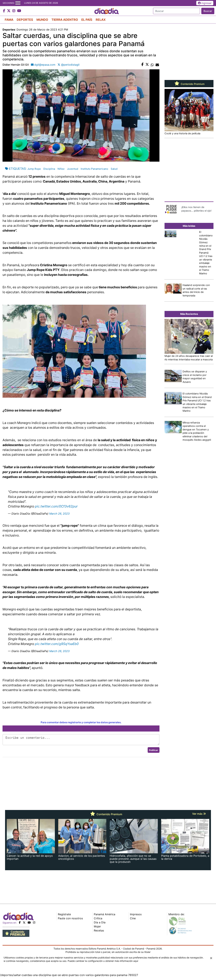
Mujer (97, 926)
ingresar (206, 3)
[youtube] (29, 922)
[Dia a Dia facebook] (4, 11)
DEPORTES (25, 19)
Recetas (99, 930)
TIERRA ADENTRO (64, 19)
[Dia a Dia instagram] (14, 11)
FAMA (9, 19)
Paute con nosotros (70, 918)
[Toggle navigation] (17, 3)
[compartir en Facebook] (142, 64)
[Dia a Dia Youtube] (19, 11)
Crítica (98, 918)
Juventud (72, 168)
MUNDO (42, 19)
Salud (114, 168)
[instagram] (34, 922)
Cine (133, 918)
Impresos (136, 914)
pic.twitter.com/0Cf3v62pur (56, 506)
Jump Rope (34, 168)
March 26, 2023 (59, 513)
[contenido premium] (16, 933)
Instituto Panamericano (94, 168)
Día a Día (99, 922)
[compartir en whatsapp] (152, 64)
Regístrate (64, 914)
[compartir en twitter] (147, 64)
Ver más (197, 813)
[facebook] (20, 922)
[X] (24, 922)
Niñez (61, 168)
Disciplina (49, 168)
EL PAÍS (86, 19)
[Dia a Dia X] (9, 11)
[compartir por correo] (157, 64)
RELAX (101, 19)
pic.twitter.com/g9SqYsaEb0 (57, 644)
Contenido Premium (192, 84)
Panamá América (104, 914)
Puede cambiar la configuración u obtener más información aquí (103, 960)
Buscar (208, 11)
